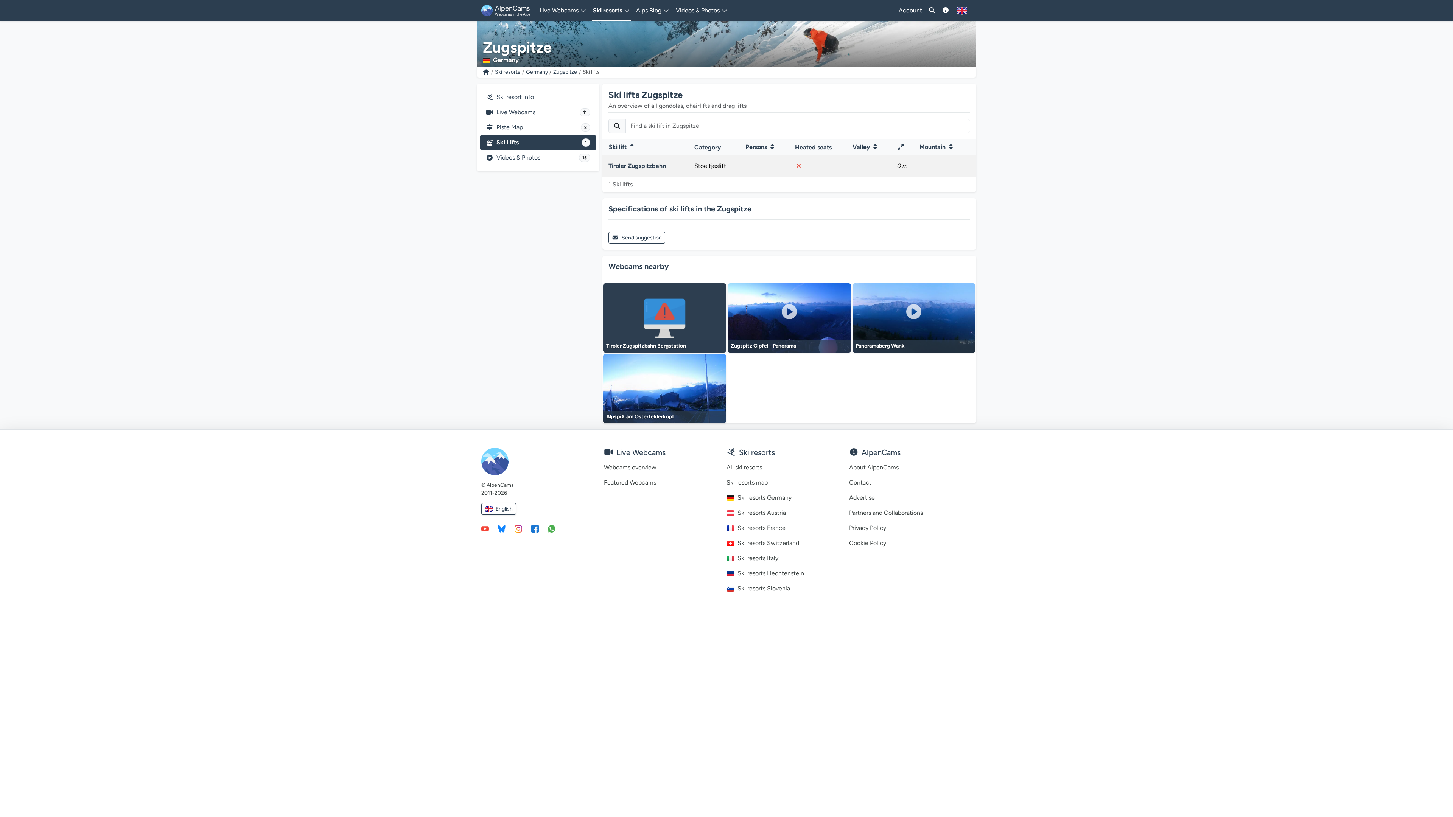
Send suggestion (642, 238)
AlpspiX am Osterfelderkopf (640, 416)
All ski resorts (744, 467)
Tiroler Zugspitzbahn (637, 165)
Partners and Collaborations (886, 512)
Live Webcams (541, 112)
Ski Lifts (541, 142)
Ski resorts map (747, 482)
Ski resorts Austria (761, 512)
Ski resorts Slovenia (763, 588)
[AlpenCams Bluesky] (502, 528)
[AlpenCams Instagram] (518, 528)
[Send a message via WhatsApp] (551, 528)
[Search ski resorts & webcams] (932, 10)
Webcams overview (630, 467)
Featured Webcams (630, 482)
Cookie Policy (867, 543)
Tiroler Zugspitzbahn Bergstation (646, 346)
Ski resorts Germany (764, 497)
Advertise (862, 497)
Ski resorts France (761, 527)
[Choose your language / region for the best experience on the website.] (962, 10)
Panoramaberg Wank (880, 346)
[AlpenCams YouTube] (485, 528)
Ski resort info (515, 97)
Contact (860, 482)
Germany (537, 72)
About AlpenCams (874, 467)
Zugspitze (565, 72)
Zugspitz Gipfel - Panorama (763, 346)
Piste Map (541, 127)
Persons (757, 147)
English (504, 509)
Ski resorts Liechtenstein (770, 573)
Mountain (933, 147)
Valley (862, 147)
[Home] (486, 72)
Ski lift (618, 147)
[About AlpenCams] (945, 10)
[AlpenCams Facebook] (535, 528)
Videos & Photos (541, 157)
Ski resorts (507, 72)
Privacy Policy (867, 527)
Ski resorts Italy (757, 558)
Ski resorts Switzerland (768, 543)
